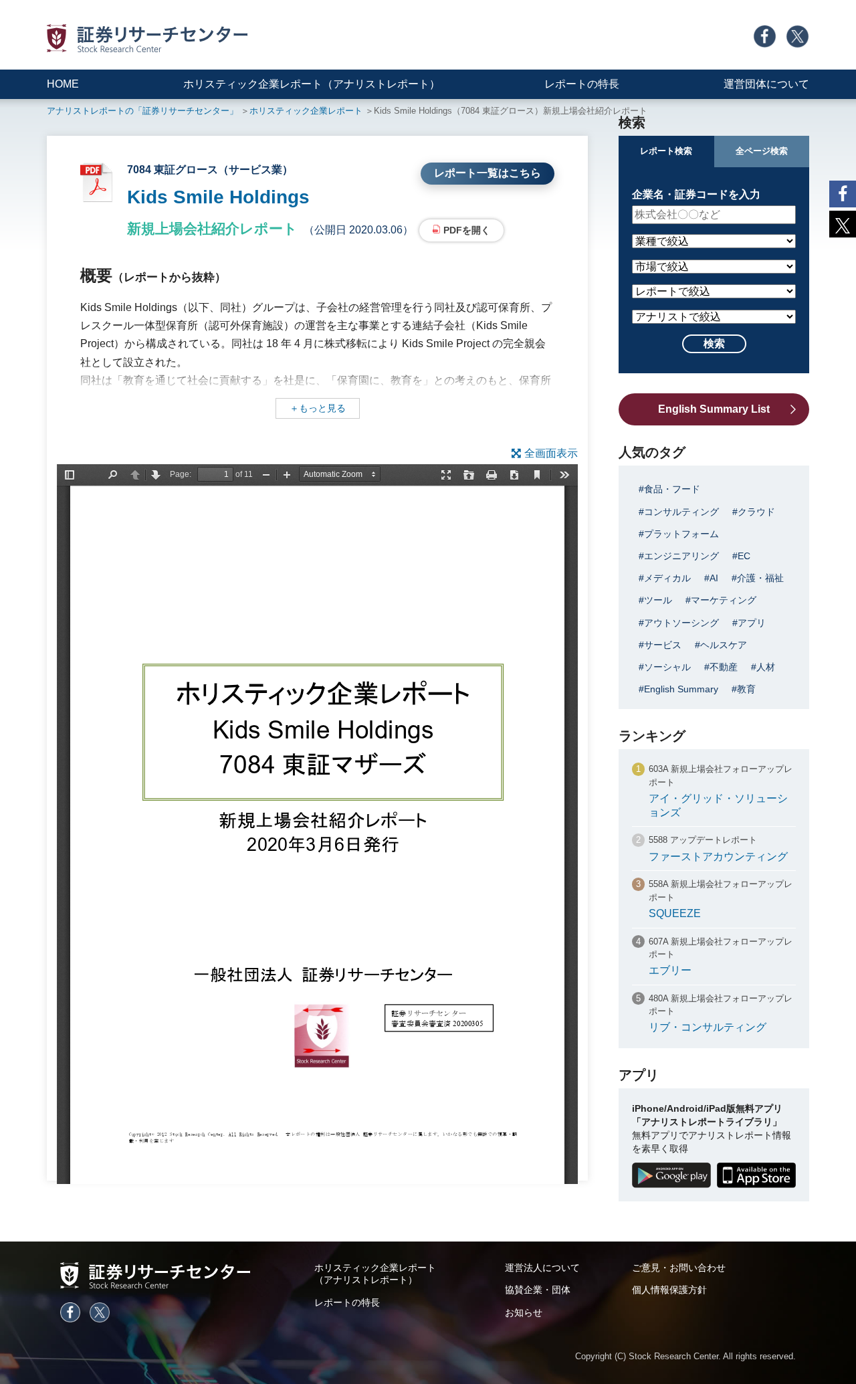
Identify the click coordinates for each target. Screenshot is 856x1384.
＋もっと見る (318, 408)
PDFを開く (466, 230)
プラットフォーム (681, 533)
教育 (746, 689)
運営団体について (766, 84)
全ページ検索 (762, 151)
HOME (63, 84)
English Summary (681, 689)
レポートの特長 (581, 84)
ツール (658, 600)
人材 (765, 667)
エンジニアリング (681, 556)
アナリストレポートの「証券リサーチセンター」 (142, 111)
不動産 (724, 667)
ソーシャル (667, 667)
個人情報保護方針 (669, 1289)
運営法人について (542, 1267)
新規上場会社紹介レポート (212, 228)
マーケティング (723, 600)
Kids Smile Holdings (218, 197)
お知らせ (523, 1312)
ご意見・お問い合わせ (679, 1267)
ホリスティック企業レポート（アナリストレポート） (311, 84)
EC (744, 556)
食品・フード (672, 489)
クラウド (756, 511)
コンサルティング (681, 511)
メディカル (667, 578)
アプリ (752, 622)
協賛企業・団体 (537, 1289)
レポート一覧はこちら (487, 173)
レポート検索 (666, 151)
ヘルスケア (723, 644)
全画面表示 (551, 453)
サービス (662, 644)
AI (714, 578)
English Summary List (714, 409)
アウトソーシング (681, 622)
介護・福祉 (760, 578)
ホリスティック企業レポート (305, 111)
